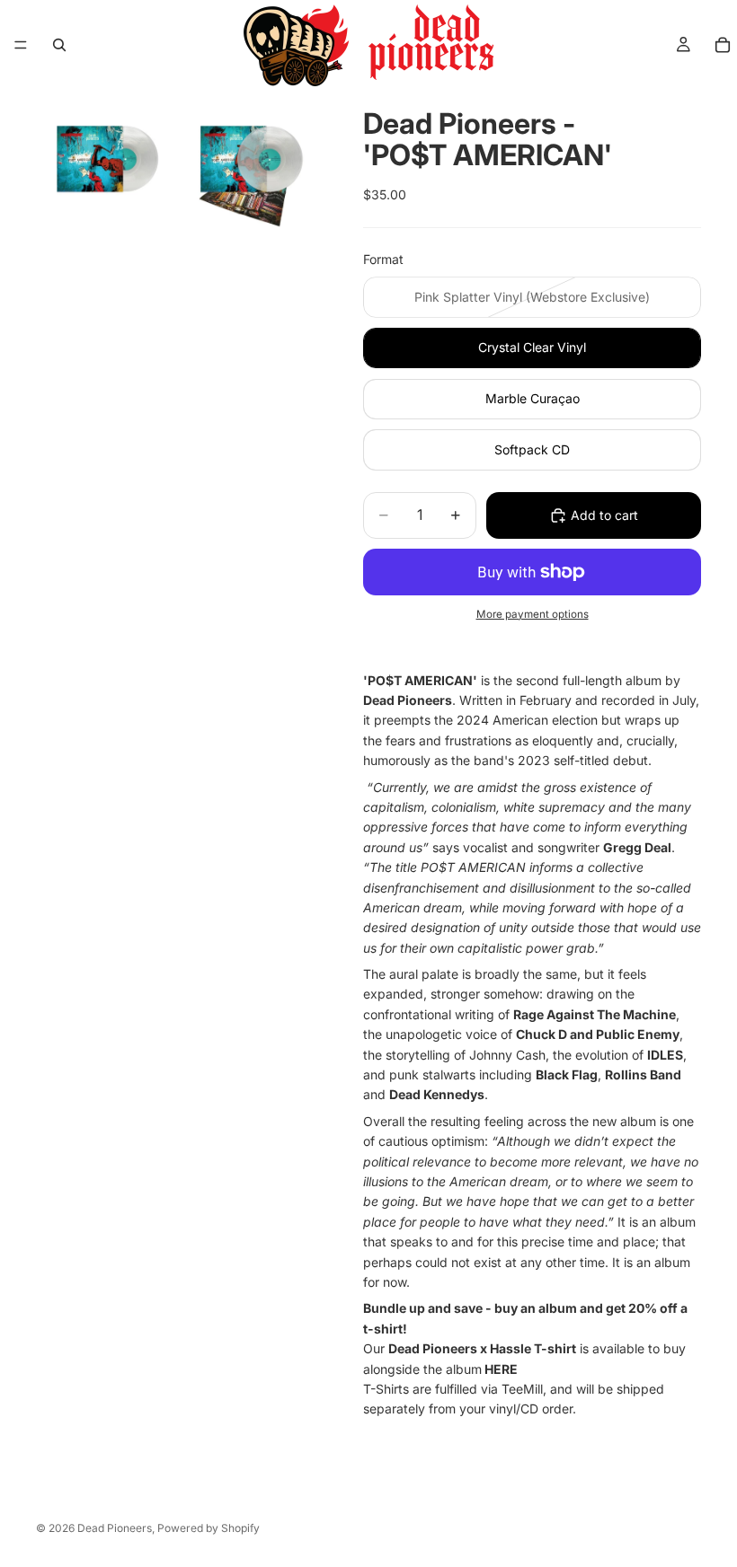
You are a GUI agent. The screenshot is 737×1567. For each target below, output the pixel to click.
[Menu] (20, 45)
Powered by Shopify (208, 1528)
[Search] (59, 45)
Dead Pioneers (114, 1528)
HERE (501, 1369)
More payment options (532, 614)
